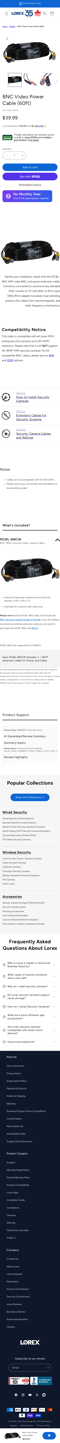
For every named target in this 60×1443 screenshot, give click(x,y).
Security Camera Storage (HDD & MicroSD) (23, 903)
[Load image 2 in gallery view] (29, 80)
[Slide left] (3, 81)
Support (11, 1162)
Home (5, 26)
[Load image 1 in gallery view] (15, 80)
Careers (11, 1326)
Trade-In (11, 1237)
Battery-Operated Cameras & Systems (21, 875)
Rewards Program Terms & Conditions (26, 1111)
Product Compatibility (18, 1185)
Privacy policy (43, 1425)
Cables (12, 26)
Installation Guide (16, 1200)
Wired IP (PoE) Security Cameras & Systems (23, 827)
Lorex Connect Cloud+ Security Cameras (22, 858)
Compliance (13, 1207)
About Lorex (13, 1266)
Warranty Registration (18, 1170)
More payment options (30, 184)
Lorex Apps (12, 1192)
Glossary (11, 1215)
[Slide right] (56, 81)
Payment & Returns (17, 1088)
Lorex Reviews (14, 1304)
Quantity (7, 149)
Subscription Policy (17, 1081)
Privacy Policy (14, 1073)
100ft (10, 360)
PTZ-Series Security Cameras (16, 839)
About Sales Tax (15, 1126)
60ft (51, 355)
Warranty (11, 1103)
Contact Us (12, 1258)
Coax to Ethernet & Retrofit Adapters (20, 919)
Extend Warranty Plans (18, 1177)
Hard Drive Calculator (18, 1230)
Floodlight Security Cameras (16, 871)
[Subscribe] (47, 1368)
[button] (6, 13)
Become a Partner (16, 1311)
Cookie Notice (14, 1118)
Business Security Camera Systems (19, 822)
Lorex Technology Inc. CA (28, 1421)
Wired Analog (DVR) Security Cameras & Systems (26, 831)
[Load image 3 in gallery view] (45, 80)
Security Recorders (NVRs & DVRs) (19, 835)
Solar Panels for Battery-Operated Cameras (23, 924)
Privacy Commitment (17, 1289)
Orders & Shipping (16, 1096)
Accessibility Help (16, 1133)
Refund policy (26, 1425)
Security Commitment (18, 1296)
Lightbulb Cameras (11, 867)
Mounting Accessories (13, 911)
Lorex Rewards (14, 1274)
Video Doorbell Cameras (14, 862)
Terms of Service (15, 1066)
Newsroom (12, 1281)
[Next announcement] (54, 3)
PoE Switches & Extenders (15, 915)
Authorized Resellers (17, 1319)
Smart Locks (8, 884)
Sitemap (11, 1222)
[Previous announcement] (6, 3)
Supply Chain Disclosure (19, 1141)
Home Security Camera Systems (18, 818)
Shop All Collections (28, 797)
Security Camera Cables (14, 907)
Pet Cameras (8, 879)
